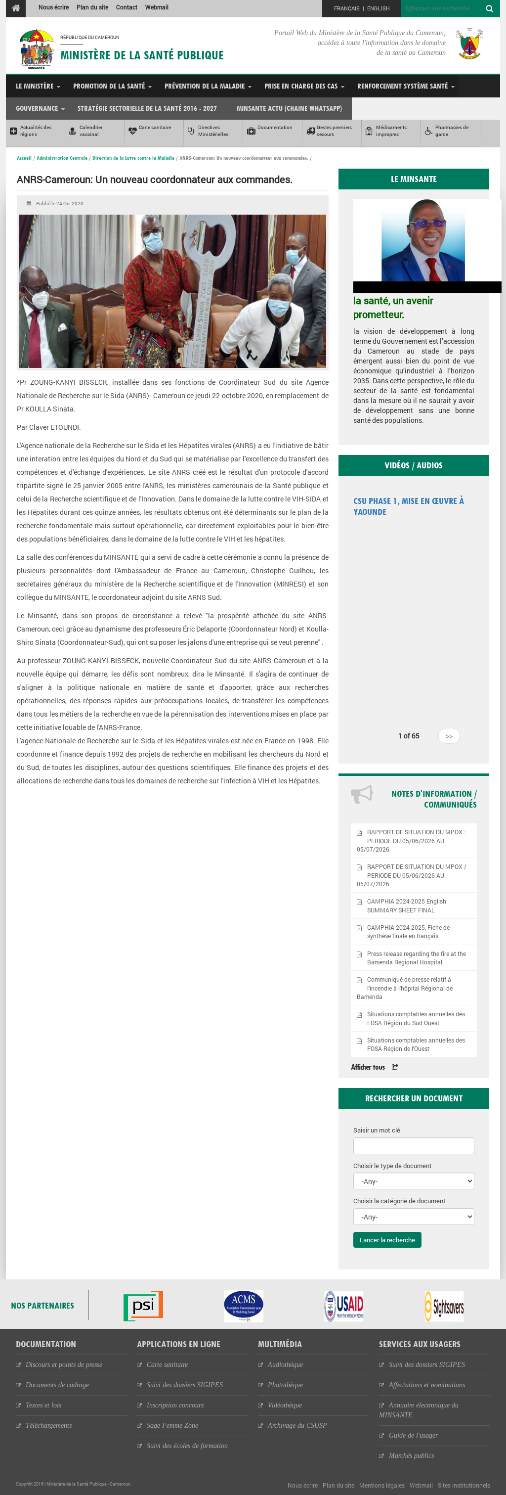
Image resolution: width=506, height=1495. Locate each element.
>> (449, 735)
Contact (126, 7)
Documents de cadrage (57, 1385)
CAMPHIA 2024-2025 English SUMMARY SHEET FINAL (406, 905)
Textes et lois (43, 1405)
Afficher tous (367, 1067)
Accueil (24, 157)
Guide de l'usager (413, 1435)
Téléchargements (49, 1425)
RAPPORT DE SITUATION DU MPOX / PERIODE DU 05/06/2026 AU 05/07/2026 (412, 875)
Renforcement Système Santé (402, 86)
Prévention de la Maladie (205, 86)
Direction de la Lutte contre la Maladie (133, 157)
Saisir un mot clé (376, 1130)
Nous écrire (54, 7)
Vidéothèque (285, 1405)
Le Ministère (34, 86)
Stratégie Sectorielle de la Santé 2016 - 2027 (147, 108)
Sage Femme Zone (172, 1425)
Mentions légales (382, 1485)
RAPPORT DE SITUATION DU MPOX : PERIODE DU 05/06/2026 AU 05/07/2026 (411, 840)
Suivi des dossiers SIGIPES (185, 1385)
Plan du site (92, 7)
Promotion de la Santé (109, 86)
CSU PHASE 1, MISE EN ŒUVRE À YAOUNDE (408, 506)
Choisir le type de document (392, 1165)
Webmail (157, 7)
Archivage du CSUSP (297, 1425)
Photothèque (285, 1385)
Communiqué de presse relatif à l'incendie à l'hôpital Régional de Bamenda (405, 987)
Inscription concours (175, 1405)
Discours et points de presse (64, 1364)
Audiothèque (285, 1364)
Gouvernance (37, 108)
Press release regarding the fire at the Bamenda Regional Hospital (416, 958)
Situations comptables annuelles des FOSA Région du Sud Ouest (416, 1018)
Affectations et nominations (427, 1385)
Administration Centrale (62, 157)
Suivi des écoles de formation (187, 1446)
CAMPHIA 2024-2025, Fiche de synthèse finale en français (408, 931)
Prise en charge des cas (300, 86)
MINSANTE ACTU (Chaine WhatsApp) (289, 108)
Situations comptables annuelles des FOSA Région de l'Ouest (416, 1044)
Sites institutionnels (464, 1485)
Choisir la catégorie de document (399, 1200)
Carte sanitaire (167, 1364)
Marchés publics (411, 1455)
